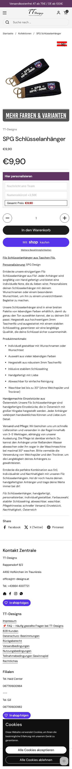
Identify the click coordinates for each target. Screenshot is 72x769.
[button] (65, 12)
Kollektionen (24, 33)
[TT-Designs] (36, 12)
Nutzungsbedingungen (17, 651)
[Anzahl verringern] (7, 218)
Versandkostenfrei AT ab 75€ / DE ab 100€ (36, 3)
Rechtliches (10, 661)
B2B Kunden (10, 631)
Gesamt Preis (20, 203)
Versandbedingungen (16, 646)
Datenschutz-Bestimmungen (21, 636)
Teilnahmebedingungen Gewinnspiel (25, 656)
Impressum (9, 621)
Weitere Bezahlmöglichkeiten (36, 250)
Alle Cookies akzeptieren (36, 750)
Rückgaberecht (12, 641)
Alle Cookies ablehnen (36, 760)
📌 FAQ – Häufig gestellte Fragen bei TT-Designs (33, 626)
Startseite (8, 33)
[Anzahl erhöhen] (64, 218)
